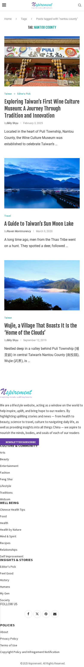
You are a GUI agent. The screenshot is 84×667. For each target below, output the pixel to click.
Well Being (9, 502)
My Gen (4, 593)
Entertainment (9, 465)
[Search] (80, 5)
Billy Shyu (12, 123)
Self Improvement (11, 556)
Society (5, 600)
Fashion (5, 472)
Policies (7, 625)
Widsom (5, 499)
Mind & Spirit (8, 536)
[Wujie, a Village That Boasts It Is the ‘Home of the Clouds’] (42, 285)
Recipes (5, 542)
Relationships (8, 549)
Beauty (4, 459)
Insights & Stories (16, 559)
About (4, 631)
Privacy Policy (9, 638)
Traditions (6, 492)
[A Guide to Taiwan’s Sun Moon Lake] (42, 183)
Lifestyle (5, 485)
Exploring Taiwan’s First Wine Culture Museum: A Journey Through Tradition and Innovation (41, 108)
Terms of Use (8, 645)
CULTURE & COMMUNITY (18, 445)
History (4, 579)
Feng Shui (6, 479)
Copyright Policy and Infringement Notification (29, 651)
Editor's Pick (8, 566)
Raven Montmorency (19, 231)
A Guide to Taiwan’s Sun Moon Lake (38, 224)
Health (4, 522)
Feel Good (6, 573)
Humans (5, 586)
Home (8, 18)
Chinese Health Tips (12, 509)
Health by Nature (10, 529)
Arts (2, 452)
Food (3, 516)
